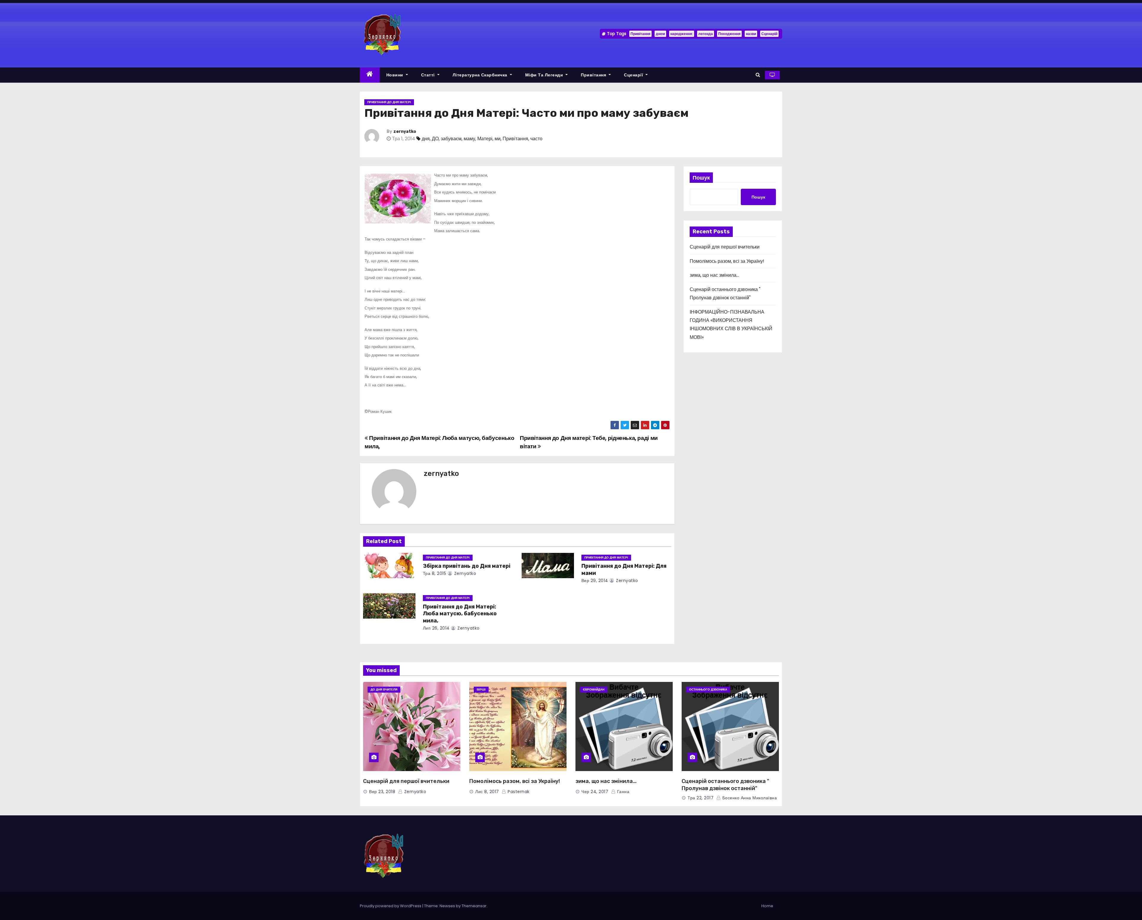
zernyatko (404, 131)
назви (751, 33)
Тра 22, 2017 (700, 798)
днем (660, 33)
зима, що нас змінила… (714, 275)
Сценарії (634, 75)
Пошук (701, 177)
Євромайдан (593, 689)
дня (426, 138)
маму (469, 138)
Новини (395, 75)
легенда (705, 33)
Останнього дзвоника (708, 689)
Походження (729, 33)
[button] (758, 74)
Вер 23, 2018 (382, 792)
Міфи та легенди (544, 75)
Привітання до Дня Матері (389, 102)
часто (536, 138)
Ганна (622, 792)
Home (767, 906)
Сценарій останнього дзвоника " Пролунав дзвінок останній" (725, 785)
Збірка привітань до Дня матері (466, 566)
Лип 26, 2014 (436, 628)
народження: (681, 33)
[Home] (370, 75)
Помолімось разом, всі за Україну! (727, 261)
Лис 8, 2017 (487, 792)
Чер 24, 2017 (594, 792)
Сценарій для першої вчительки (725, 246)
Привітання (640, 33)
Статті (428, 75)
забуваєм (451, 138)
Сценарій (769, 33)
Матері (484, 138)
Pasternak (518, 792)
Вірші (481, 689)
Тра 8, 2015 (434, 573)
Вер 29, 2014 (594, 581)
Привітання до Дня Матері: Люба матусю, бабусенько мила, (460, 613)
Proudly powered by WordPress (391, 906)
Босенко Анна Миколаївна (749, 798)
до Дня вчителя (384, 689)
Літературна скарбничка (481, 75)
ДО (435, 138)
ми (498, 138)
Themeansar (474, 906)
